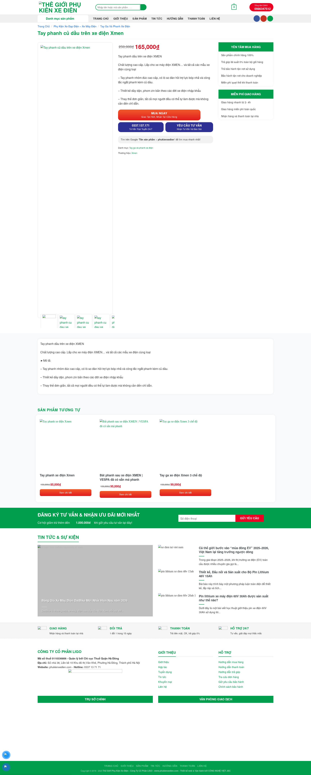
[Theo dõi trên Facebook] (257, 18)
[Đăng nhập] (270, 19)
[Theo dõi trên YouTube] (263, 18)
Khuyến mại (165, 682)
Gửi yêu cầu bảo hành (231, 682)
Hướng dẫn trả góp (229, 672)
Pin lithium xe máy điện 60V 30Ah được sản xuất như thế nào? (233, 598)
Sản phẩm (139, 18)
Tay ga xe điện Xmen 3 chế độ (181, 475)
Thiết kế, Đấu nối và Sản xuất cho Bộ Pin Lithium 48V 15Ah (234, 574)
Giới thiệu (120, 18)
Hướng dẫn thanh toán (231, 667)
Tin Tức (156, 18)
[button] (234, 7)
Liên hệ (214, 18)
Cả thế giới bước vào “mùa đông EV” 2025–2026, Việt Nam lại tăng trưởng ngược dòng (234, 550)
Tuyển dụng (165, 672)
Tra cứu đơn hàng (228, 677)
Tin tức (162, 677)
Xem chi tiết (65, 492)
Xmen (134, 152)
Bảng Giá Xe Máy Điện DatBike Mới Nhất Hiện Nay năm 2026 (84, 600)
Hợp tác (162, 667)
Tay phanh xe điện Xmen (57, 475)
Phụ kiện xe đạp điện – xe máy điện (75, 26)
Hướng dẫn (175, 18)
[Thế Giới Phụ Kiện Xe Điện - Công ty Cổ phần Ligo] (63, 7)
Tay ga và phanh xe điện (115, 26)
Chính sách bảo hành (230, 686)
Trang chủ (101, 18)
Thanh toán (196, 18)
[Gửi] (144, 7)
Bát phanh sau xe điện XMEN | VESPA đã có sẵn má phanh (121, 477)
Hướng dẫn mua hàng (231, 662)
